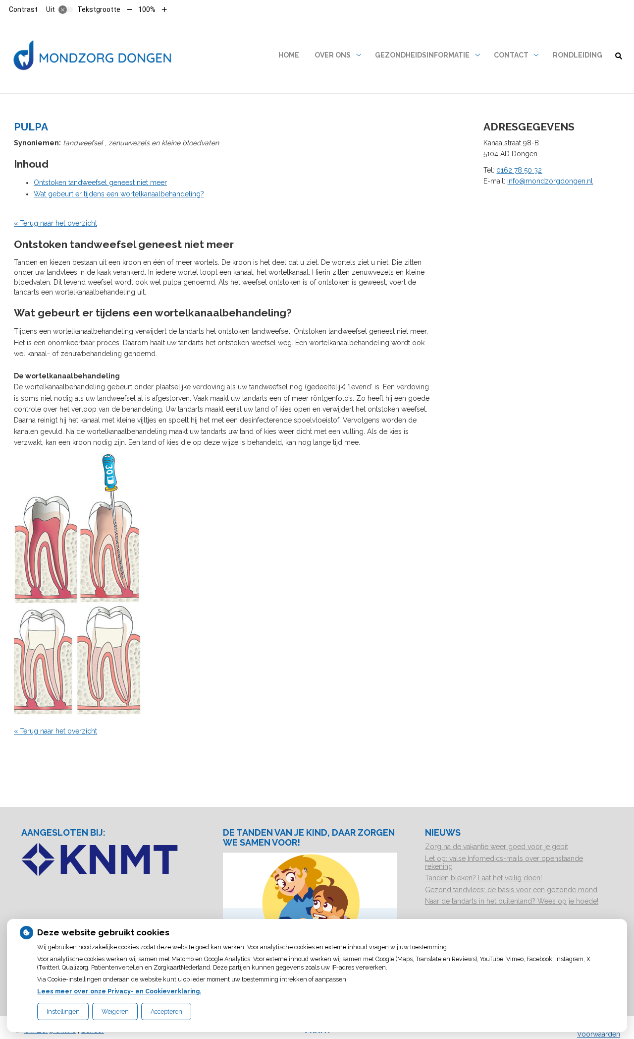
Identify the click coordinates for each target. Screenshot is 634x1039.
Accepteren (166, 1011)
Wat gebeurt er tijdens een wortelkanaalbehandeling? (119, 194)
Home (288, 55)
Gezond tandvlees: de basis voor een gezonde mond (511, 890)
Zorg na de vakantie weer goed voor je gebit (496, 847)
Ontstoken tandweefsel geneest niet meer (100, 182)
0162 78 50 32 (519, 170)
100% (147, 9)
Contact (511, 55)
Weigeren (115, 1011)
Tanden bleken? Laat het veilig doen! (483, 878)
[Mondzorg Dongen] (93, 55)
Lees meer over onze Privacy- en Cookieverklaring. (119, 991)
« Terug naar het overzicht (55, 223)
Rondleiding (577, 55)
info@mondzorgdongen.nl (550, 181)
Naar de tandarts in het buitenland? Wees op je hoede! (511, 901)
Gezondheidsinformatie (422, 55)
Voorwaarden (598, 1034)
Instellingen (63, 1011)
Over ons (333, 55)
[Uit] (65, 9)
